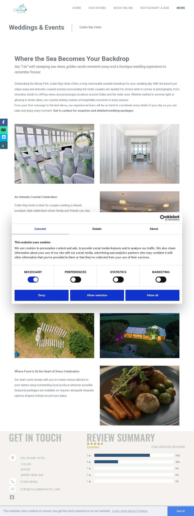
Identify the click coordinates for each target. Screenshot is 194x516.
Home (77, 7)
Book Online (123, 7)
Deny (41, 295)
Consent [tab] (40, 228)
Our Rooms (97, 7)
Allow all (152, 295)
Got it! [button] (181, 511)
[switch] (75, 280)
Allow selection (97, 295)
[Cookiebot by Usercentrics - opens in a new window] (162, 218)
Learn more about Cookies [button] (130, 511)
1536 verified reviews (168, 447)
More (181, 7)
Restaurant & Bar (155, 7)
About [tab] (154, 228)
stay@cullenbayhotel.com (40, 489)
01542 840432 (29, 482)
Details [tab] (97, 228)
